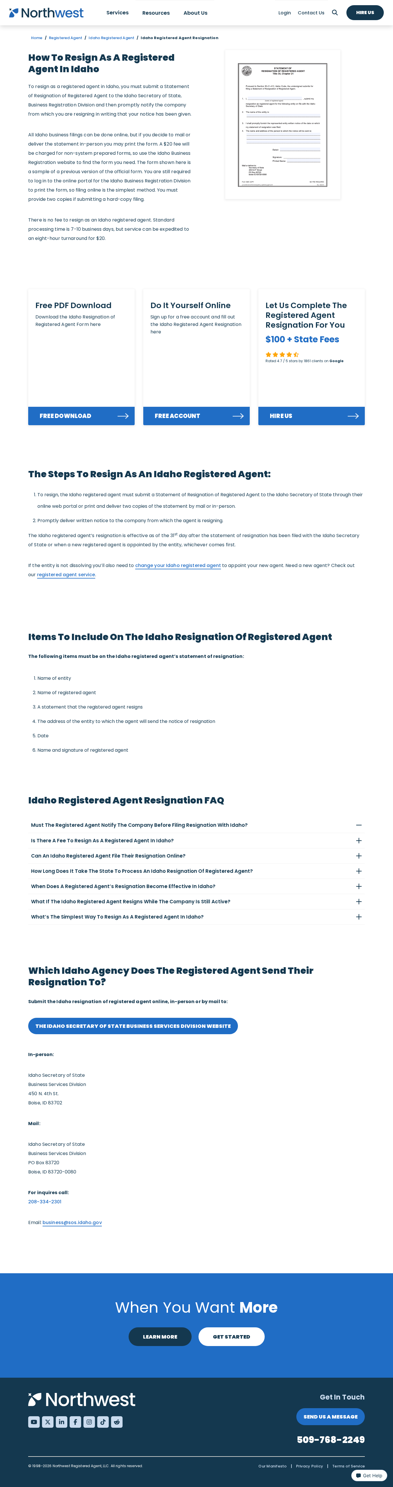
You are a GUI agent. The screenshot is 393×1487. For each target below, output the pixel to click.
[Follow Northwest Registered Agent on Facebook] (75, 1422)
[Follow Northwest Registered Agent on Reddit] (117, 1422)
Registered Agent (65, 38)
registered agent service (66, 574)
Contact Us (311, 12)
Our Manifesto (272, 1466)
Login (284, 12)
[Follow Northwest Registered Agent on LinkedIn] (61, 1422)
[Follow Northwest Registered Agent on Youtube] (34, 1422)
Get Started (231, 1336)
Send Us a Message (331, 1416)
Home (37, 38)
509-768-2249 (331, 1439)
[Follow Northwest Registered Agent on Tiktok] (103, 1422)
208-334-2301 (45, 1201)
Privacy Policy (309, 1466)
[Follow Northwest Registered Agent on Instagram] (89, 1422)
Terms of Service (348, 1466)
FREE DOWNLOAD (65, 416)
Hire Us (365, 12)
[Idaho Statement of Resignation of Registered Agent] (282, 124)
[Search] (334, 12)
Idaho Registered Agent (111, 38)
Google (336, 360)
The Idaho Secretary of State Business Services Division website (133, 1026)
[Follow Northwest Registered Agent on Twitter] (48, 1422)
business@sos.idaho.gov (72, 1222)
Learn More (160, 1336)
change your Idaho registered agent (178, 565)
